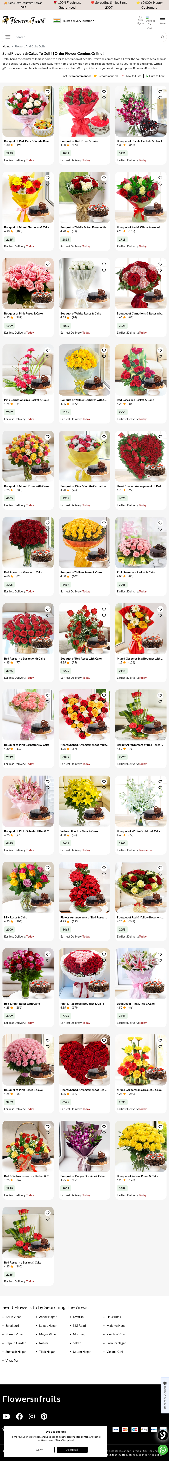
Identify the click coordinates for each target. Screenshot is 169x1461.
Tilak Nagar (47, 1351)
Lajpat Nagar (48, 1325)
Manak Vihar (14, 1334)
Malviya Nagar (117, 1325)
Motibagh (79, 1334)
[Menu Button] (7, 37)
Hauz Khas (114, 1317)
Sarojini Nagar (116, 1343)
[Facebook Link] (19, 1418)
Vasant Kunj (115, 1351)
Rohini (43, 1343)
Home (6, 46)
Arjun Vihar (13, 1317)
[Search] (162, 37)
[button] (47, 92)
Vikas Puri (12, 1360)
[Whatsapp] (163, 1450)
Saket (77, 1343)
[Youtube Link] (6, 1418)
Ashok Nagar (48, 1317)
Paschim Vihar (116, 1334)
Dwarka (78, 1317)
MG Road (79, 1325)
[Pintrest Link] (44, 1418)
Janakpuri (12, 1325)
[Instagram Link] (32, 1418)
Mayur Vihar (47, 1334)
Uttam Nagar (82, 1351)
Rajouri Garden (16, 1343)
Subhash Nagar (16, 1351)
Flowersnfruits (31, 1399)
